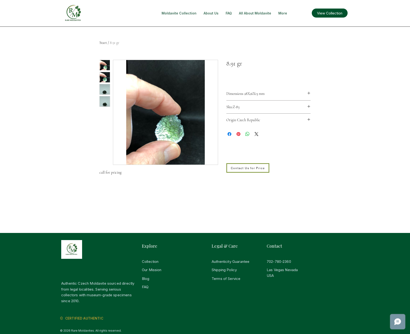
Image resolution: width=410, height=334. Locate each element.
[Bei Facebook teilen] (229, 134)
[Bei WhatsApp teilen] (247, 134)
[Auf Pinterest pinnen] (238, 134)
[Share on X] (256, 134)
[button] (179, 13)
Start (103, 42)
